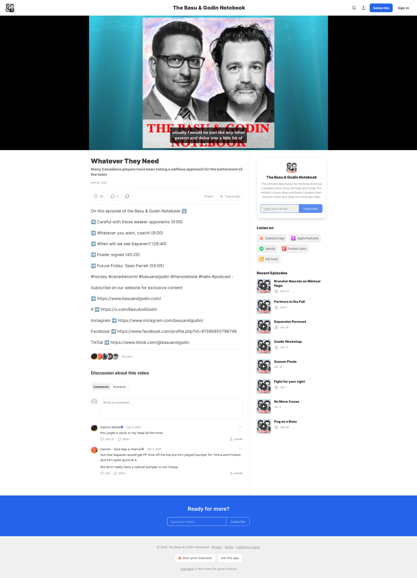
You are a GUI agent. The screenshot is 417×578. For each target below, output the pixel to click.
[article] (291, 286)
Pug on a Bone (285, 421)
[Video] (80, 78)
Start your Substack (197, 558)
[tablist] (109, 387)
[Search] (354, 7)
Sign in (403, 8)
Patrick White (110, 427)
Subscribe (381, 8)
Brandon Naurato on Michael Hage (297, 283)
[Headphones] (80, 87)
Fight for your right (289, 381)
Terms (229, 547)
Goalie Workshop (288, 342)
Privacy (217, 547)
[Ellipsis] (240, 426)
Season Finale (285, 361)
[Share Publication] (363, 7)
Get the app (230, 558)
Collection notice (248, 547)
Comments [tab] (101, 387)
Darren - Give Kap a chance (120, 449)
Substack (187, 569)
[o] (263, 286)
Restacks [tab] (119, 387)
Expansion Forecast (290, 322)
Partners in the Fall (289, 302)
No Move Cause (286, 401)
